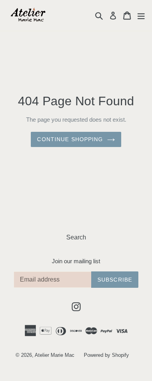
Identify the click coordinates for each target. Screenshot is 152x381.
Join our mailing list (76, 261)
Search (76, 237)
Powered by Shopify (106, 355)
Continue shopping (70, 139)
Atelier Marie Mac (54, 355)
